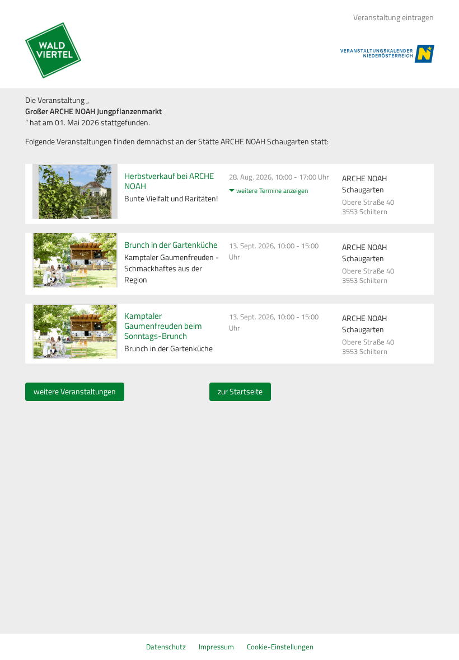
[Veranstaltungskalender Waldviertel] (53, 50)
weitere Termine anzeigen (272, 190)
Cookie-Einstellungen (280, 646)
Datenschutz (166, 646)
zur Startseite (240, 391)
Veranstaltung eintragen (393, 17)
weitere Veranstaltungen (75, 391)
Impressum (216, 646)
